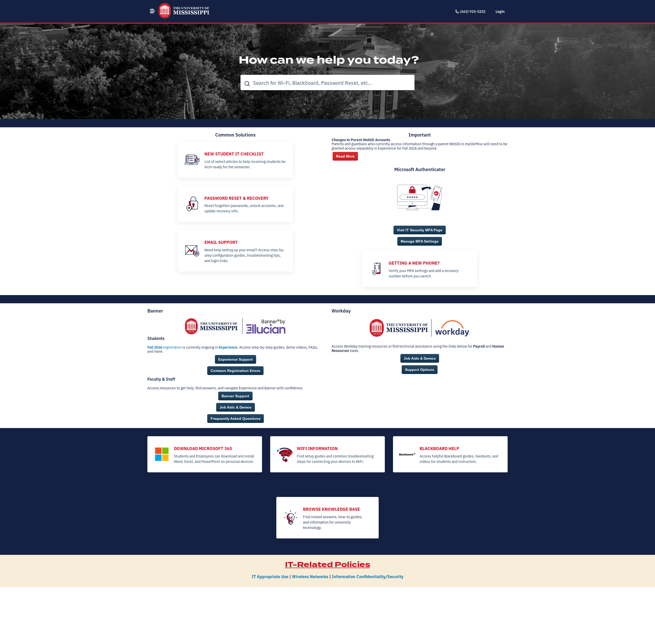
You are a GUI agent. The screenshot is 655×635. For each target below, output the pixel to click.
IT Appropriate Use (270, 576)
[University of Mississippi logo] (184, 11)
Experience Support (235, 359)
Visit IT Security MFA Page (419, 230)
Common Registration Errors (235, 371)
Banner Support (235, 396)
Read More (345, 156)
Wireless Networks (310, 576)
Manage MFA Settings (420, 241)
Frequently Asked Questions (235, 419)
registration (164, 347)
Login (500, 11)
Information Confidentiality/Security (367, 576)
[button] (152, 11)
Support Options (419, 370)
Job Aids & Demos (236, 407)
